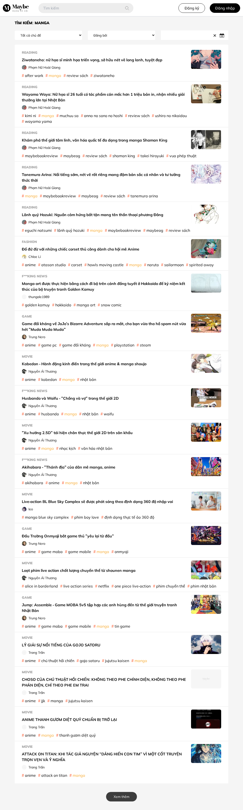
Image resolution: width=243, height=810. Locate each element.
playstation (124, 345)
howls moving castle (106, 264)
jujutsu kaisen (117, 660)
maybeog (71, 155)
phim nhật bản (203, 586)
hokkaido (63, 305)
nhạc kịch (67, 448)
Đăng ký (192, 8)
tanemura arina (144, 196)
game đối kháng (76, 345)
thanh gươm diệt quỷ (77, 735)
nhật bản (88, 379)
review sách (77, 75)
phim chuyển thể (170, 586)
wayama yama (38, 121)
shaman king (123, 155)
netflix (103, 586)
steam (145, 345)
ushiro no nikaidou (171, 115)
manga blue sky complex (47, 517)
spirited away (201, 264)
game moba (52, 551)
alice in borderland (41, 586)
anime (30, 264)
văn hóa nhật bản (96, 448)
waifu (109, 414)
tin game (122, 626)
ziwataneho (103, 75)
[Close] (215, 35)
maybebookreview (41, 155)
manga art (86, 305)
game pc (49, 345)
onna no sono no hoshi (103, 115)
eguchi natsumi (38, 230)
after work (34, 75)
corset (76, 264)
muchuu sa (69, 115)
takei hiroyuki (152, 155)
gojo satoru (90, 660)
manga (55, 75)
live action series (78, 586)
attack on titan (54, 775)
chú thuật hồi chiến (57, 660)
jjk (43, 700)
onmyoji (121, 551)
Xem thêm (121, 797)
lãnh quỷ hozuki (70, 230)
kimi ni (30, 115)
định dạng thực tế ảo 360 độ (129, 517)
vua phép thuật (182, 155)
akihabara (34, 482)
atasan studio (53, 264)
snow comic (111, 305)
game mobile (79, 551)
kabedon (49, 379)
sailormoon (174, 264)
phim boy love (86, 517)
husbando (50, 414)
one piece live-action (133, 586)
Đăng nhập (225, 8)
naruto (153, 264)
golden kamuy (37, 305)
